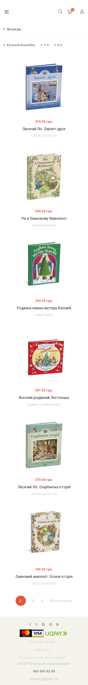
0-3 (59, 45)
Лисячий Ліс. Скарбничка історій (44, 487)
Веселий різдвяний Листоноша (44, 397)
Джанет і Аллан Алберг (44, 404)
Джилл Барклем (44, 225)
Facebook (30, 624)
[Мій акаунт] (82, 12)
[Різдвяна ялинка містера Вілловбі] (44, 265)
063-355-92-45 (44, 671)
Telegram (43, 624)
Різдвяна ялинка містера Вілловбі (44, 308)
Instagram (36, 624)
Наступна (61, 600)
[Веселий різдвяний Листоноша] (44, 355)
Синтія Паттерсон (44, 136)
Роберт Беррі (44, 315)
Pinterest (50, 624)
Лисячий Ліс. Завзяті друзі (44, 129)
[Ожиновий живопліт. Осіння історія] (44, 534)
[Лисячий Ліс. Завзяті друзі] (44, 86)
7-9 (46, 45)
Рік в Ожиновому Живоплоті (44, 218)
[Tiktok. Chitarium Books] (57, 624)
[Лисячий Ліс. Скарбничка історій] (44, 445)
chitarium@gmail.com (44, 679)
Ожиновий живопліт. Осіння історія (44, 576)
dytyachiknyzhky (21, 45)
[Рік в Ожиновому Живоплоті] (44, 176)
